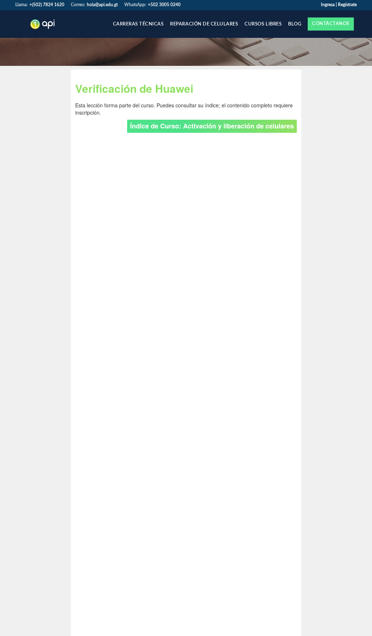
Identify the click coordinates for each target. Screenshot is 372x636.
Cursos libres (263, 24)
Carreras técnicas (138, 24)
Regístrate (347, 5)
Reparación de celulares (204, 24)
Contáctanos (330, 23)
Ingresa (328, 5)
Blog (294, 24)
